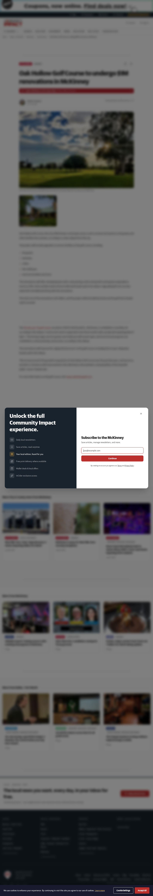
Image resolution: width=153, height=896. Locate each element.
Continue (112, 458)
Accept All (142, 890)
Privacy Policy (129, 466)
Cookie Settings (123, 890)
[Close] (141, 413)
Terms (120, 466)
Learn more (100, 890)
